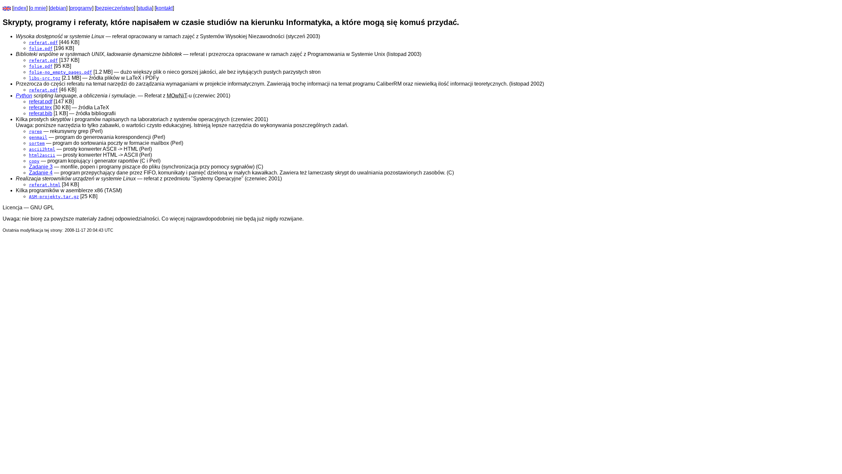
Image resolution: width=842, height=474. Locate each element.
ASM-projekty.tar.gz (54, 196)
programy (81, 8)
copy (34, 161)
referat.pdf (43, 42)
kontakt (164, 8)
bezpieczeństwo (115, 8)
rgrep (35, 131)
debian (58, 8)
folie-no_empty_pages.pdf (60, 72)
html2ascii (42, 155)
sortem (37, 143)
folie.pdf (41, 48)
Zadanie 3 (41, 167)
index (19, 8)
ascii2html (42, 149)
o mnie (38, 8)
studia (145, 8)
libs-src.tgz (45, 78)
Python (24, 95)
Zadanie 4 (41, 172)
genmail (38, 137)
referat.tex (40, 107)
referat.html (45, 184)
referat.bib (40, 113)
